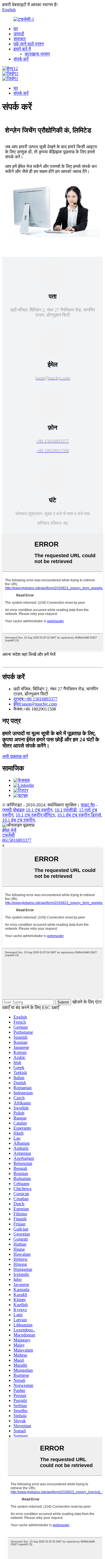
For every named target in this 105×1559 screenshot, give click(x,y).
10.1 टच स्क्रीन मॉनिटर (35, 815)
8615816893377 (16, 840)
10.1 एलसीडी (66, 810)
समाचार (19, 38)
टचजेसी (8, 835)
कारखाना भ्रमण (37, 54)
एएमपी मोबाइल (13, 810)
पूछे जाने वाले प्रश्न (28, 43)
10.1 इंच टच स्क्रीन (18, 820)
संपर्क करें (21, 59)
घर (15, 28)
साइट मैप (88, 804)
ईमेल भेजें (9, 830)
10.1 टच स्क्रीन (39, 810)
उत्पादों (18, 33)
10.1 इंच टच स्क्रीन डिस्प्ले (79, 815)
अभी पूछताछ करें (15, 756)
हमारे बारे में (22, 49)
